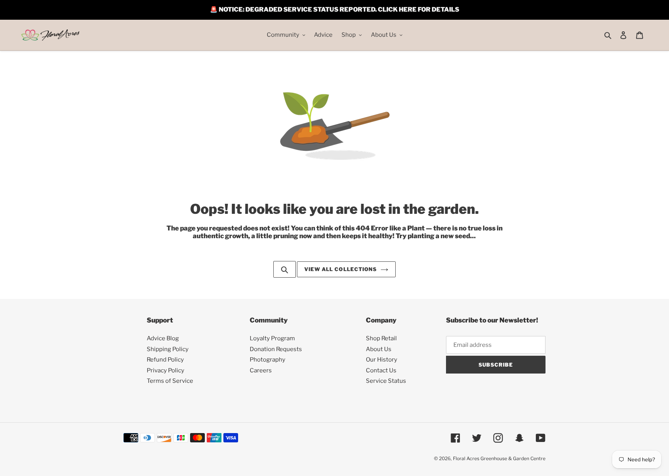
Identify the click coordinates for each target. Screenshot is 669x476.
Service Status (386, 380)
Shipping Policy (168, 349)
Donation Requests (276, 349)
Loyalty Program (272, 338)
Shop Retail (381, 338)
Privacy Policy (165, 370)
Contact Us (381, 370)
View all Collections (340, 269)
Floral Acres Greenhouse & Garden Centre (499, 458)
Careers (261, 370)
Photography (267, 359)
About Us (378, 349)
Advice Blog (163, 338)
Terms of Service (170, 380)
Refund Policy (165, 359)
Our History (381, 359)
